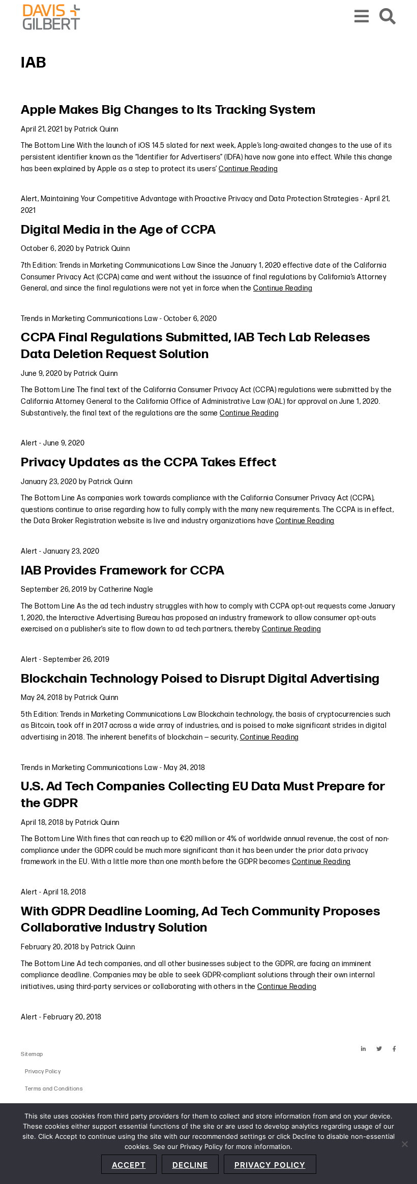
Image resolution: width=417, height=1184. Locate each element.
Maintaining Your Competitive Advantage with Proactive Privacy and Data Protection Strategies (200, 199)
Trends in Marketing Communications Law (89, 318)
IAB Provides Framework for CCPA (123, 571)
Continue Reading (248, 169)
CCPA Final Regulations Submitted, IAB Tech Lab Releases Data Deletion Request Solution (196, 346)
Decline (190, 1165)
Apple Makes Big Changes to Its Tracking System (168, 110)
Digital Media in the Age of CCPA (118, 230)
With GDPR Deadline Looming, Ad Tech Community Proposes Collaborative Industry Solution (200, 920)
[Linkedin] (364, 1049)
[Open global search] (387, 17)
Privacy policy (270, 1165)
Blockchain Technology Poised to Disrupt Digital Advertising (200, 679)
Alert (29, 199)
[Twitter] (379, 1049)
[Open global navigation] (361, 17)
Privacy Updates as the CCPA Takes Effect (148, 462)
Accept (129, 1165)
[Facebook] (395, 1049)
